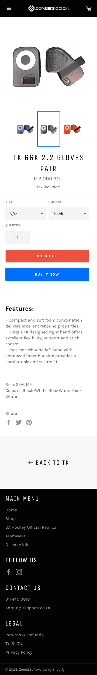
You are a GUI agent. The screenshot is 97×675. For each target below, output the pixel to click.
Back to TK (51, 462)
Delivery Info (17, 544)
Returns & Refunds (24, 634)
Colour (54, 202)
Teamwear (15, 535)
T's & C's (13, 643)
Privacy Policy (18, 652)
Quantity (12, 225)
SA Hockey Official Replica (30, 527)
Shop (10, 518)
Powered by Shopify (48, 669)
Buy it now (47, 274)
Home (11, 509)
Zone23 (25, 669)
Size (9, 202)
